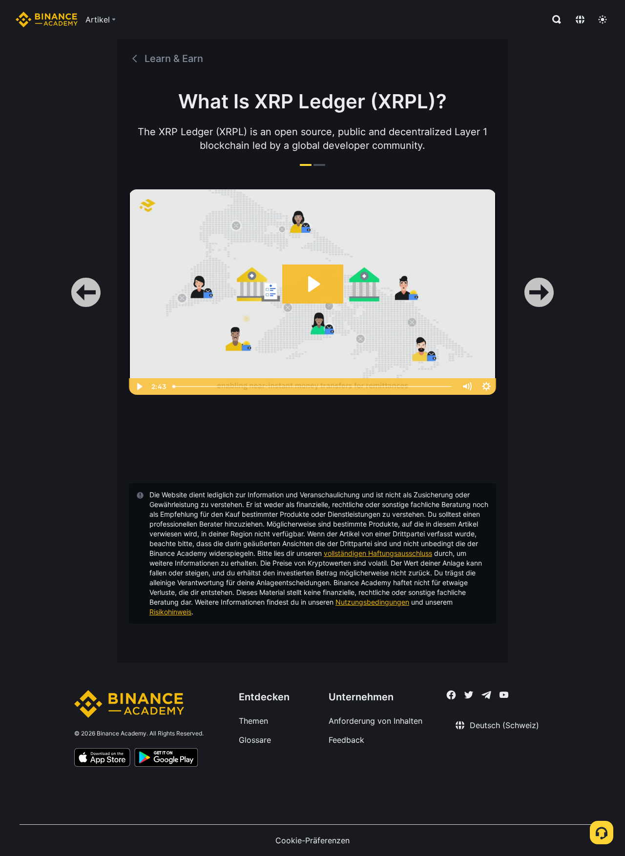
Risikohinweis (170, 612)
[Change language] (580, 19)
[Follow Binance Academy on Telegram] (486, 695)
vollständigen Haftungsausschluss (378, 553)
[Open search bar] (553, 19)
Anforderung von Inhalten (375, 721)
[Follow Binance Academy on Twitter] (469, 695)
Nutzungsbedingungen (372, 602)
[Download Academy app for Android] (166, 759)
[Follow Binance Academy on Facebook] (451, 695)
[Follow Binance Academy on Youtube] (504, 695)
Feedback (346, 740)
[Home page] (47, 19)
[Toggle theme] (602, 19)
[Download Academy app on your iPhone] (102, 759)
